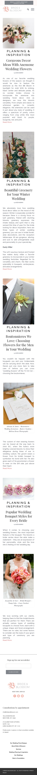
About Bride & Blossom (18, 746)
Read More (7, 122)
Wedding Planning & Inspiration (18, 752)
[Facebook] (14, 696)
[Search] (27, 9)
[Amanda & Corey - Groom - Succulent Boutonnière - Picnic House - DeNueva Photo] (18, 302)
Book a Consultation (18, 758)
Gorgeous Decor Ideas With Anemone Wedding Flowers (18, 64)
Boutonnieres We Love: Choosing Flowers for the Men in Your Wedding (18, 342)
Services (18, 749)
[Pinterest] (22, 696)
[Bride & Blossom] (18, 686)
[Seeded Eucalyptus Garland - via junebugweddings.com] (18, 155)
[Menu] (31, 9)
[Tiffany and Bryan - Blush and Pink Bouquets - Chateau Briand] (18, 489)
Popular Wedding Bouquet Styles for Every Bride (18, 516)
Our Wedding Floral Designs (18, 743)
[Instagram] (18, 696)
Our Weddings (18, 755)
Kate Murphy (19, 73)
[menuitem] (19, 2)
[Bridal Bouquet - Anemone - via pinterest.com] (18, 33)
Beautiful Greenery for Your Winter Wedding (18, 194)
